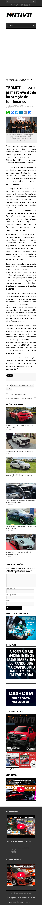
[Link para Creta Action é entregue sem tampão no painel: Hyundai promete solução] (21, 498)
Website (8, 601)
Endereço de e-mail (11, 595)
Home (10, 79)
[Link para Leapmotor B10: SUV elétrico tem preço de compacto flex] (21, 472)
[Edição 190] (21, 767)
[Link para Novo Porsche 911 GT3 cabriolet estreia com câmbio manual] (21, 423)
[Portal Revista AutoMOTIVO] (21, 17)
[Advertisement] (21, 53)
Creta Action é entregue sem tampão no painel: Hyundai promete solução (20, 502)
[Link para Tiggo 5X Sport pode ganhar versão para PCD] (21, 449)
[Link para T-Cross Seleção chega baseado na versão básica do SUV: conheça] (21, 524)
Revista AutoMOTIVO (23, 848)
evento (14, 385)
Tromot (9, 388)
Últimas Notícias (20, 106)
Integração (30, 385)
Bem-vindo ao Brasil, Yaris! (18, 393)
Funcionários (21, 385)
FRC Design (30, 902)
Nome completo (10, 588)
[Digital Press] (21, 679)
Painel (14, 106)
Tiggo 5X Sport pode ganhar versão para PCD (20, 451)
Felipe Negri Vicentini (18, 105)
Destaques (15, 79)
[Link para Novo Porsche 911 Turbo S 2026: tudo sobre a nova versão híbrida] (21, 550)
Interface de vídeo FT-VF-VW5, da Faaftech (19, 398)
